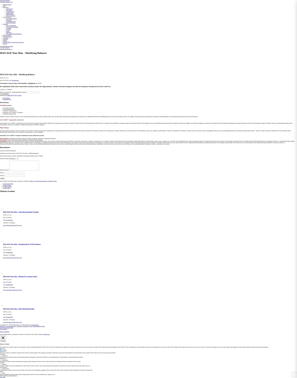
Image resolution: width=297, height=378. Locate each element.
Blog (43, 326)
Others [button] (1, 371)
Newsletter (19, 326)
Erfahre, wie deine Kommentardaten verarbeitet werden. (43, 181)
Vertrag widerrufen (4, 331)
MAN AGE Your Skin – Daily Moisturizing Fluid (18, 309)
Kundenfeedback (37, 326)
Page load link (3, 329)
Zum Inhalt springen (5, 0)
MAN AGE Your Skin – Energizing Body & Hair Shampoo (22, 244)
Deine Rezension (4, 170)
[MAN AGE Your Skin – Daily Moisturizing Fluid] (150, 299)
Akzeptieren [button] (41, 334)
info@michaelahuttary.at (6, 49)
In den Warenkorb (5, 94)
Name (2, 172)
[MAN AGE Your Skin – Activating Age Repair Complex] (150, 202)
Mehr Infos (47, 334)
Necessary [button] (2, 348)
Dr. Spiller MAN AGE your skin (13, 95)
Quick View (19, 225)
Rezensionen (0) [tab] (7, 99)
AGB (31, 326)
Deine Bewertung (5, 158)
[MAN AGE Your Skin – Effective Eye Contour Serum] (150, 266)
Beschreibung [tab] (6, 98)
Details (14, 225)
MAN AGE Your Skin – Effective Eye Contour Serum (20, 276)
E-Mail (2, 175)
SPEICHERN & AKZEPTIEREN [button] (8, 376)
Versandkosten (15, 80)
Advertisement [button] (3, 367)
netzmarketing (35, 325)
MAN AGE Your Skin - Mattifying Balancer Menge (12, 92)
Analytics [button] (2, 363)
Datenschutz (26, 326)
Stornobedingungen (11, 326)
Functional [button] (2, 354)
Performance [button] (3, 358)
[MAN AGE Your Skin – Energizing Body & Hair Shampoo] (150, 234)
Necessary (4, 350)
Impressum (2, 326)
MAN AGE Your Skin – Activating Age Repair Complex (21, 212)
